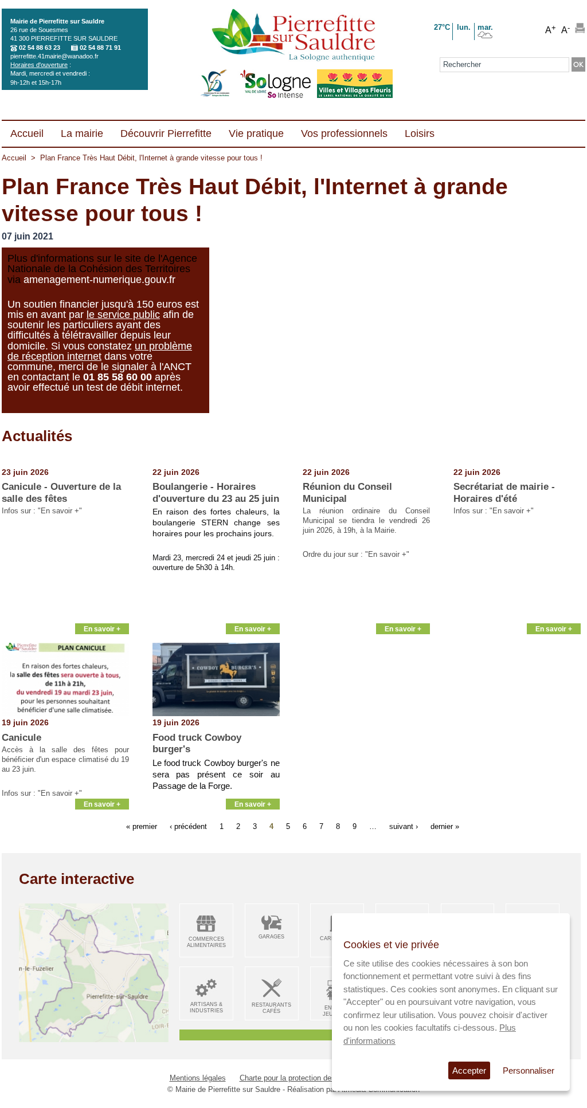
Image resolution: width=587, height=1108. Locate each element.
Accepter (469, 1070)
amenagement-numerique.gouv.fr (99, 279)
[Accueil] (293, 36)
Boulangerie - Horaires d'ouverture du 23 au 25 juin (215, 492)
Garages (271, 937)
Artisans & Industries (206, 1007)
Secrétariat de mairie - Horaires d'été (504, 492)
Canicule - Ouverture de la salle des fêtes (61, 492)
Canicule (21, 737)
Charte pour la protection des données (303, 1078)
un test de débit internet (126, 387)
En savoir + (102, 628)
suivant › (403, 826)
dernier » (445, 826)
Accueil (14, 158)
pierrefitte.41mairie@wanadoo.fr (54, 56)
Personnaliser (528, 1070)
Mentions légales (198, 1078)
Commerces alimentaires (206, 942)
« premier (141, 826)
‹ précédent (188, 826)
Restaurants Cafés (271, 1008)
